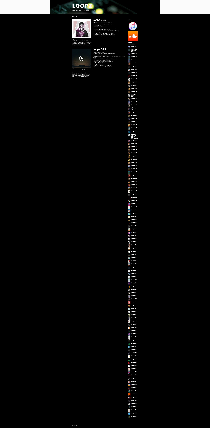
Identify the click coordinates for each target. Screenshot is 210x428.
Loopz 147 (134, 46)
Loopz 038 (134, 409)
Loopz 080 (134, 276)
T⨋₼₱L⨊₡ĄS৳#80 (133, 109)
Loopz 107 (134, 190)
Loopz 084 (134, 263)
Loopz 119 (134, 152)
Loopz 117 (134, 159)
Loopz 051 (134, 368)
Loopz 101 (134, 209)
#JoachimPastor (79, 73)
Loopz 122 (134, 143)
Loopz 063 (134, 330)
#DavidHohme (74, 43)
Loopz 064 (134, 327)
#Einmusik (74, 44)
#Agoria (75, 42)
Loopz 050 (134, 371)
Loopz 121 (134, 146)
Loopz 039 (134, 406)
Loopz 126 (134, 124)
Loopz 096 (134, 225)
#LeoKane (85, 44)
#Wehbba (82, 76)
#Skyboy (78, 76)
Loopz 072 (134, 301)
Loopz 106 (134, 194)
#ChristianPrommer (76, 72)
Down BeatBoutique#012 (134, 50)
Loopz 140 (134, 72)
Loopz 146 (134, 53)
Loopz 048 (134, 378)
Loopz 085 (134, 260)
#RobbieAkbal (86, 75)
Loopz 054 (134, 359)
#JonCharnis (85, 73)
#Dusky (79, 43)
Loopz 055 (134, 355)
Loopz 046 (134, 384)
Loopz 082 (134, 270)
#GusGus (74, 73)
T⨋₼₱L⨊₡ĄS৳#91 (133, 95)
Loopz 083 (134, 267)
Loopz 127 (134, 121)
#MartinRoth (74, 75)
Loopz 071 (134, 305)
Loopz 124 (134, 131)
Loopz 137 (134, 81)
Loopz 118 (134, 155)
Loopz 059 (134, 343)
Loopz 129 (134, 115)
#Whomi (86, 76)
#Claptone (82, 72)
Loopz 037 (134, 412)
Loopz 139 (134, 75)
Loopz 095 (134, 228)
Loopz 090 (134, 244)
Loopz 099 (134, 216)
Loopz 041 (134, 400)
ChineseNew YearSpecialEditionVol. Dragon (134, 136)
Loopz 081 (134, 273)
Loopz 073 (134, 298)
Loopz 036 (134, 416)
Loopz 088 (134, 251)
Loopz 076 (134, 289)
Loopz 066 (134, 320)
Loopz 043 (134, 393)
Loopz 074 (134, 295)
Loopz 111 (134, 178)
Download (86, 40)
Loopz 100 (134, 213)
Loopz (82, 6)
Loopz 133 (134, 98)
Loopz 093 (99, 20)
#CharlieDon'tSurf (81, 42)
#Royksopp (74, 76)
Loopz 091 (134, 241)
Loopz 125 (134, 127)
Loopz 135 (134, 88)
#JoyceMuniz (74, 74)
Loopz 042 (134, 397)
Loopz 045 (134, 387)
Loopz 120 (134, 149)
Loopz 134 (134, 91)
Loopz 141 (134, 69)
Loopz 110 (134, 181)
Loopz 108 (134, 187)
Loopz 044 (134, 390)
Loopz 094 (134, 232)
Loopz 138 (134, 78)
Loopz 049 (134, 374)
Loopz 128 (134, 118)
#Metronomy (80, 75)
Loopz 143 (134, 62)
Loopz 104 (134, 200)
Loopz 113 (134, 171)
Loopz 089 (134, 247)
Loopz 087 (99, 49)
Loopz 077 (134, 286)
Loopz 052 (134, 365)
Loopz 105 (134, 197)
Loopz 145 (134, 56)
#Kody (79, 74)
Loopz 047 (134, 381)
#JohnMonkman (80, 44)
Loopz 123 (134, 140)
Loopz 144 (134, 59)
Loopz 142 (134, 66)
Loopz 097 (134, 222)
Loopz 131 (134, 104)
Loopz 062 (134, 333)
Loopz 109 (134, 184)
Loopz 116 (134, 162)
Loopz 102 (134, 206)
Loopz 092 (134, 238)
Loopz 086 (134, 257)
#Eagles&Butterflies (85, 43)
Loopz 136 (134, 85)
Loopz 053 (134, 362)
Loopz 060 (134, 339)
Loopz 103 (134, 203)
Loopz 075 (134, 292)
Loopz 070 (134, 308)
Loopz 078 (134, 282)
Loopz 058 (134, 346)
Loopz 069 (134, 311)
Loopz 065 (134, 324)
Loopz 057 (134, 349)
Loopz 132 (134, 101)
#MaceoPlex (87, 74)
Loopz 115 (134, 165)
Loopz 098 (134, 219)
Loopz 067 (134, 317)
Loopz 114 (134, 168)
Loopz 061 (134, 336)
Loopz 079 (134, 279)
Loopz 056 (134, 352)
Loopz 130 (134, 111)
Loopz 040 (134, 403)
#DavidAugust (88, 42)
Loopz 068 (134, 314)
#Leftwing (82, 74)
